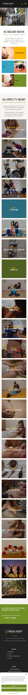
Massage (17, 80)
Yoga (4, 67)
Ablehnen (14, 689)
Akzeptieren (14, 686)
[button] (26, 674)
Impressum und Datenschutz (13, 693)
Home (10, 19)
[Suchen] (22, 4)
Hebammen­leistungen (19, 53)
